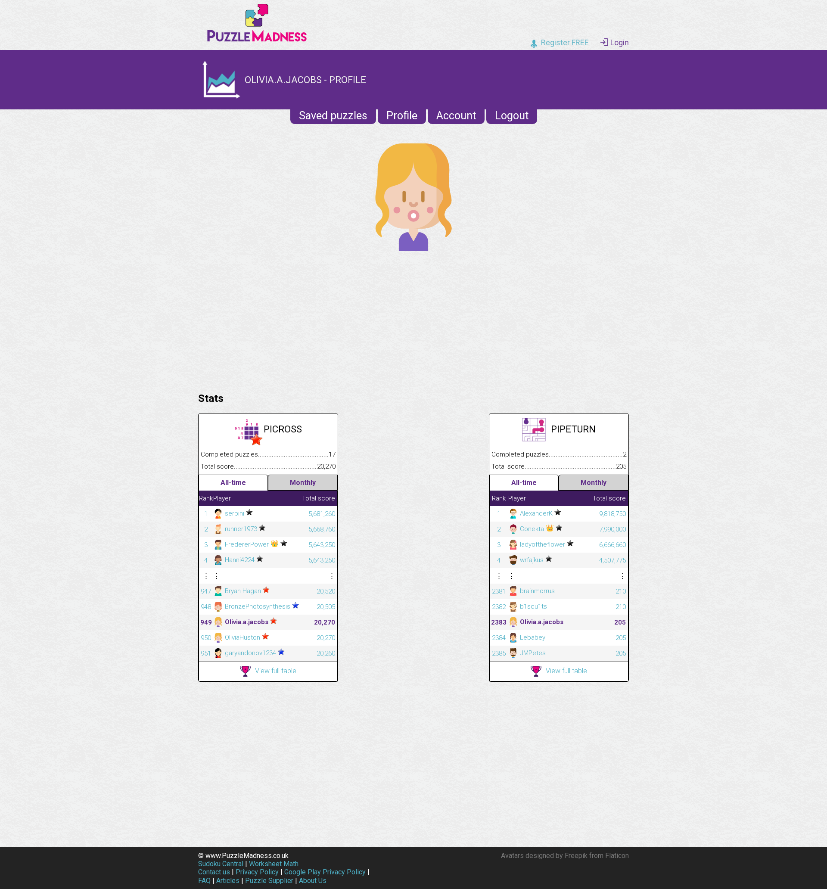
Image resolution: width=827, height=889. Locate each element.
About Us (312, 881)
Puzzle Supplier (269, 881)
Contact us (214, 872)
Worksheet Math (273, 864)
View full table (275, 671)
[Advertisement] (413, 319)
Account (456, 115)
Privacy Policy (257, 872)
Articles (227, 881)
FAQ (204, 881)
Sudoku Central (220, 864)
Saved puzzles (333, 115)
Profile (401, 115)
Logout (512, 115)
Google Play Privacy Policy (325, 872)
